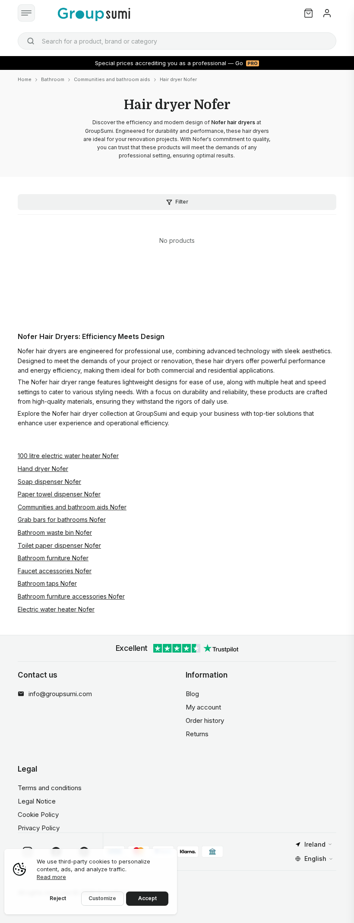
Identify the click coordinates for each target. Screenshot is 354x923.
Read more (51, 876)
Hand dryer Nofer (43, 468)
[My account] (327, 13)
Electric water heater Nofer (56, 609)
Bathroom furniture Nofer (53, 558)
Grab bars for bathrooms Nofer (62, 519)
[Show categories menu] (26, 13)
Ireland (315, 844)
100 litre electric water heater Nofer (68, 455)
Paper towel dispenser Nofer (59, 494)
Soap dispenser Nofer (49, 481)
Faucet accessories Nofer (55, 571)
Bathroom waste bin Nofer (55, 532)
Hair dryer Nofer (178, 79)
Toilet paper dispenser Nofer (59, 545)
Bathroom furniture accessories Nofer (71, 596)
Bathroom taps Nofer (47, 583)
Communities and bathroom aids (112, 79)
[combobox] (177, 41)
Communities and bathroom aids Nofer (72, 507)
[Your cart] (308, 13)
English (315, 858)
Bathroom (52, 79)
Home (25, 79)
